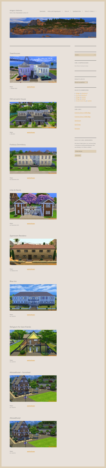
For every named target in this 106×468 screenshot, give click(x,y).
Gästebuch (85, 93)
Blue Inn (13, 281)
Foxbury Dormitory (18, 144)
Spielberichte (77, 11)
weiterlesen (31, 87)
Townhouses (15, 53)
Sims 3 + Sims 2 (89, 11)
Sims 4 (67, 11)
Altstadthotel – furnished (20, 372)
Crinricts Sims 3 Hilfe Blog (82, 116)
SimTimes (78, 124)
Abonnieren (77, 155)
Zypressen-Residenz (18, 235)
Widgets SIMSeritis (16, 10)
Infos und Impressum (54, 11)
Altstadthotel (15, 418)
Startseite (42, 11)
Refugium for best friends (20, 327)
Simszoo (77, 128)
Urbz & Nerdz (15, 190)
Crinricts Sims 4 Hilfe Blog (82, 113)
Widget (11, 86)
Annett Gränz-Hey (81, 101)
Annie (77, 95)
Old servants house (18, 99)
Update (84, 97)
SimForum (78, 120)
